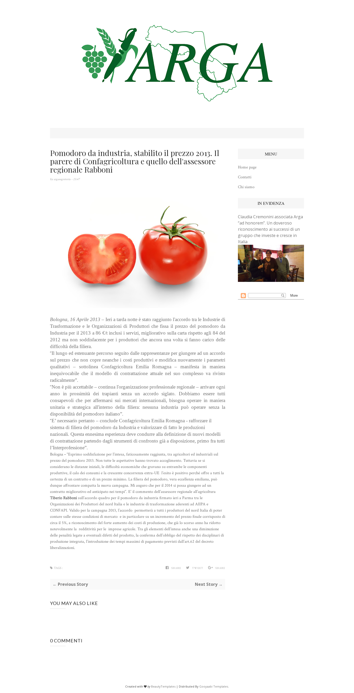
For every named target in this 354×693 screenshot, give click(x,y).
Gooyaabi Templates (213, 686)
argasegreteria (62, 179)
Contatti (244, 177)
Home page (247, 167)
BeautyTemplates (163, 686)
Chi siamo (246, 187)
